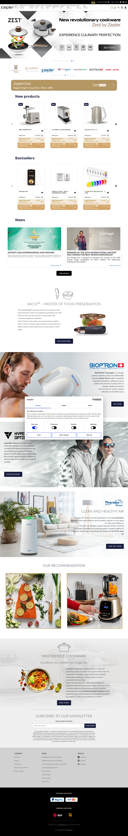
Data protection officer (21, 767)
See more (117, 404)
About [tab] (90, 405)
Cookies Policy (46, 774)
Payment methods (64, 793)
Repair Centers (46, 778)
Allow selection (64, 435)
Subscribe (90, 725)
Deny (39, 435)
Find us (81, 753)
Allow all (89, 435)
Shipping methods (64, 808)
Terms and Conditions (73, 731)
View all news (64, 273)
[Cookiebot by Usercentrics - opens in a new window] (93, 399)
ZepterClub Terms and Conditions (52, 760)
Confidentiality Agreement (50, 767)
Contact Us (17, 764)
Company (18, 753)
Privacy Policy (72, 741)
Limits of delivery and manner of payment (54, 764)
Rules (44, 753)
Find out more (54, 265)
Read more (64, 702)
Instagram (83, 764)
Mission (16, 760)
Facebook (83, 757)
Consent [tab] (37, 405)
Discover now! (64, 341)
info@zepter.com (62, 824)
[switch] (54, 427)
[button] (3, 35)
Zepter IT (69, 830)
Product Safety (18, 771)
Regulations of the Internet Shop (51, 757)
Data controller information (64, 721)
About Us (17, 757)
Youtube (82, 760)
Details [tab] (64, 405)
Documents (45, 781)
